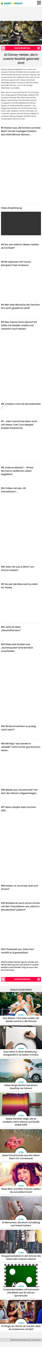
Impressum (36, 1340)
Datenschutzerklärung (20, 1340)
